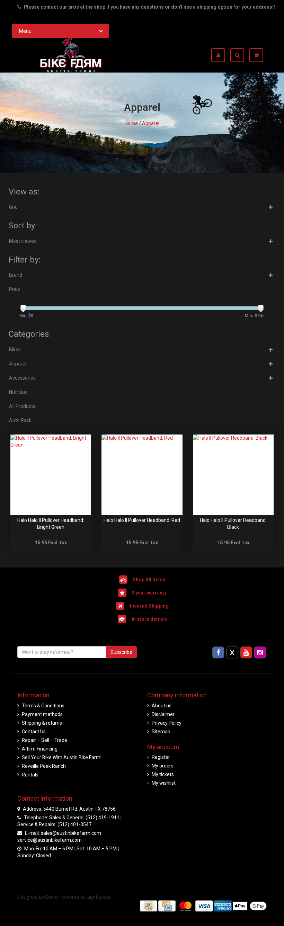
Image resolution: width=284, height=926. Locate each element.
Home (131, 123)
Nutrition (18, 392)
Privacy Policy (166, 723)
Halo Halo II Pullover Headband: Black (233, 523)
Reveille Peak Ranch (44, 766)
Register (161, 757)
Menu (25, 31)
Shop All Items (149, 579)
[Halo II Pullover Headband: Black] (233, 475)
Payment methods (42, 714)
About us (161, 705)
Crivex (52, 897)
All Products (22, 406)
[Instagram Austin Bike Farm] (260, 652)
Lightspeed (99, 897)
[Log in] (220, 55)
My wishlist (164, 783)
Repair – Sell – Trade (44, 740)
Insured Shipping (149, 606)
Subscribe (121, 652)
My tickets (163, 774)
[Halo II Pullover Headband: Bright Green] (50, 475)
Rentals (30, 774)
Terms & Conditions (43, 705)
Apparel (150, 123)
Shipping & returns (42, 723)
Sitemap (161, 731)
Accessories (22, 378)
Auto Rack (20, 420)
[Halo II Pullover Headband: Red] (141, 475)
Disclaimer (163, 714)
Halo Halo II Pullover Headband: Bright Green (50, 523)
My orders (163, 766)
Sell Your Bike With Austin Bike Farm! (61, 757)
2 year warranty (149, 592)
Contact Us (34, 731)
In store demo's (149, 619)
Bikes (15, 349)
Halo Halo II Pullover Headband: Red (142, 520)
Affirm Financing (39, 749)
